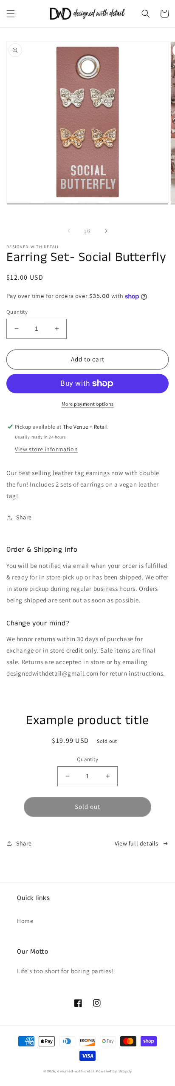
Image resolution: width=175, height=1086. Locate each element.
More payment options (88, 404)
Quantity (17, 311)
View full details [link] (136, 843)
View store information (46, 449)
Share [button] (24, 517)
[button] (10, 13)
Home (25, 921)
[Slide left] (68, 230)
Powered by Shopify (114, 1071)
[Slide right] (106, 230)
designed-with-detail (76, 1071)
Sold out (87, 806)
